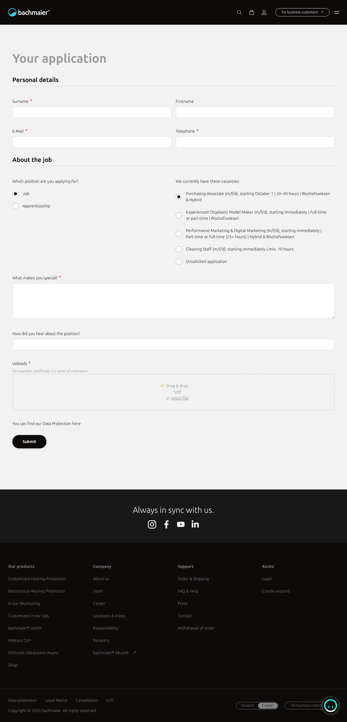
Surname (21, 101)
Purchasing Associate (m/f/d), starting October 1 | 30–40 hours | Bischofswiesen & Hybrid (258, 196)
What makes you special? (35, 277)
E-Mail (18, 131)
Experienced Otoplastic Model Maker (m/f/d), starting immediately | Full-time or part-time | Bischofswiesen (256, 215)
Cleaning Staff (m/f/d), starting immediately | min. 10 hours (240, 249)
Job (26, 193)
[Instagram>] (152, 524)
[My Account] (264, 12)
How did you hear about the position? (46, 333)
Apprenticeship (36, 205)
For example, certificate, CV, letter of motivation (50, 371)
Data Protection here (62, 423)
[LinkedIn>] (195, 524)
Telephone (186, 131)
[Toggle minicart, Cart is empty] (252, 12)
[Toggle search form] (239, 12)
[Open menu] (336, 12)
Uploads (20, 363)
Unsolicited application (206, 261)
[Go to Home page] (29, 12)
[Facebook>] (166, 524)
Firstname (185, 101)
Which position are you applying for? (45, 181)
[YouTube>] (181, 524)
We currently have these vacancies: (208, 181)
